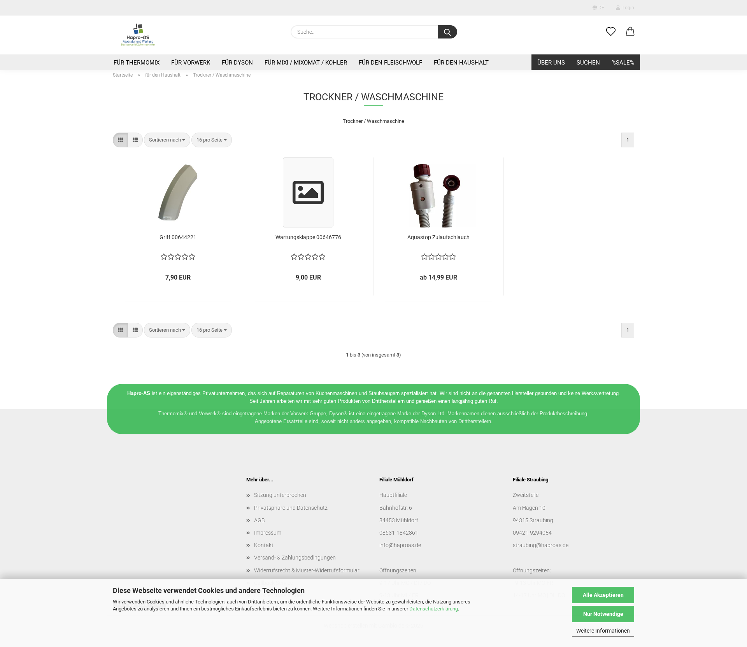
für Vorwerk (190, 62)
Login (627, 7)
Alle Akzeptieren (603, 595)
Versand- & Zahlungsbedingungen (295, 557)
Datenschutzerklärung (433, 609)
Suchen (588, 62)
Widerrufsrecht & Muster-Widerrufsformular (306, 570)
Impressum (267, 533)
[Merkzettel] (611, 32)
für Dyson (237, 62)
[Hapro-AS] (138, 35)
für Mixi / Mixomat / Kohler (306, 62)
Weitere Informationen (603, 631)
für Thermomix (137, 62)
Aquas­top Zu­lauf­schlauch (438, 237)
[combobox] (167, 140)
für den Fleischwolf (390, 62)
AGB (259, 520)
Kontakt (264, 545)
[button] (630, 32)
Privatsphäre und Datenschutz (291, 508)
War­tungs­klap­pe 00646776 (308, 237)
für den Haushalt (461, 62)
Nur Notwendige (603, 614)
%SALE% (623, 62)
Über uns (551, 62)
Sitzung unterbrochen (280, 495)
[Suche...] (447, 31)
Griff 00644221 (178, 237)
